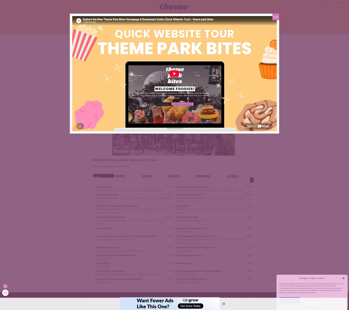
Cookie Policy (311, 306)
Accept (290, 300)
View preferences (334, 300)
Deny (312, 300)
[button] (343, 278)
